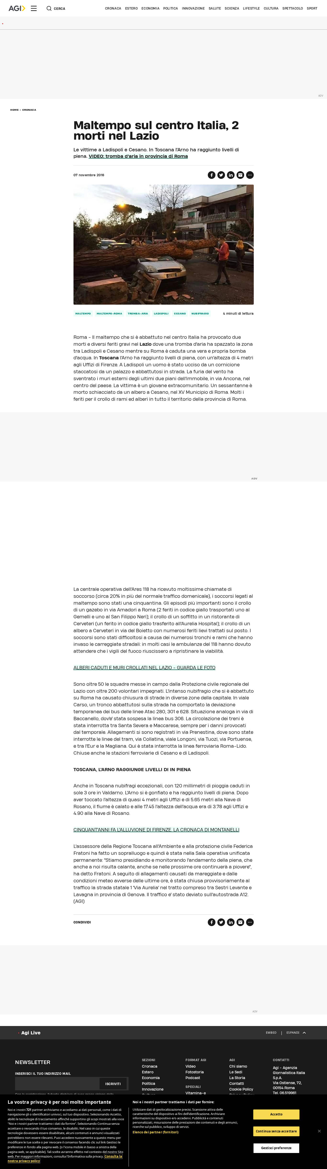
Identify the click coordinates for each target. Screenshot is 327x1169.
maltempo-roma (109, 313)
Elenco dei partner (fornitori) (155, 1132)
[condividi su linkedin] (231, 175)
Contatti (236, 1083)
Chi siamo (238, 1066)
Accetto (276, 1114)
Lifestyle (251, 8)
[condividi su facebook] (211, 175)
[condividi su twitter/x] (221, 175)
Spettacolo (292, 8)
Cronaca (113, 8)
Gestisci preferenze (276, 1148)
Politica (170, 8)
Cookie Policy (241, 1089)
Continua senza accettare (276, 1131)
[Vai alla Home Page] (17, 8)
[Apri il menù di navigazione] (33, 8)
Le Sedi (235, 1072)
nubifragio (200, 313)
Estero (131, 8)
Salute (215, 8)
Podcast (193, 1078)
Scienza (232, 8)
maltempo (83, 313)
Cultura (271, 8)
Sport (312, 8)
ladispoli (161, 313)
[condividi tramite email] (240, 175)
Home (14, 109)
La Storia (237, 1078)
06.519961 (288, 1093)
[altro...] (250, 175)
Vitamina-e (196, 1093)
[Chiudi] (319, 1131)
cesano (180, 313)
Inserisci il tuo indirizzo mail (43, 1073)
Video (191, 1066)
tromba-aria (138, 313)
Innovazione (193, 8)
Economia (150, 8)
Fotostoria (195, 1072)
